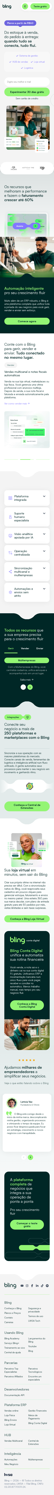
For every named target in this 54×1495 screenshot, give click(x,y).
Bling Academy (11, 1338)
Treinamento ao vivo (14, 1347)
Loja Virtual (9, 1424)
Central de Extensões (33, 1442)
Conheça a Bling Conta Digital (27, 1005)
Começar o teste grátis (27, 1225)
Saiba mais (25, 679)
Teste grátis (40, 6)
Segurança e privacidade (34, 1310)
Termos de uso (35, 1316)
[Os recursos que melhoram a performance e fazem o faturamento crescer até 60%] (27, 224)
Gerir (11, 648)
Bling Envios (10, 1419)
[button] (11, 459)
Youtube (32, 1346)
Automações (10, 1459)
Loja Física (9, 1415)
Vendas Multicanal (13, 1440)
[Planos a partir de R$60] (20, 23)
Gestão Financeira (37, 1410)
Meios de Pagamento (34, 1417)
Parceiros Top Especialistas (11, 1370)
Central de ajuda (12, 1352)
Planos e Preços (12, 1312)
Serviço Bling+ (11, 1343)
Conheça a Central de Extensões (27, 806)
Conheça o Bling (12, 1308)
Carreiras (8, 1322)
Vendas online (11, 1410)
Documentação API (14, 1395)
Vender (25, 648)
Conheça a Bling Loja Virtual (27, 918)
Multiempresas (35, 1459)
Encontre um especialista (34, 1378)
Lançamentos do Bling (36, 1340)
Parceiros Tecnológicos (35, 1370)
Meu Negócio (11, 1464)
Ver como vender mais (15, 403)
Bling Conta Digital (37, 1423)
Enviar (39, 648)
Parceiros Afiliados (13, 1376)
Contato (8, 1317)
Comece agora (27, 321)
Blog (30, 1350)
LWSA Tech (34, 1320)
